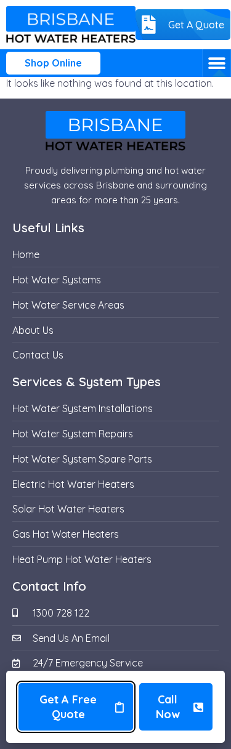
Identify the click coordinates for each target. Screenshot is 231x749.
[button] (216, 63)
